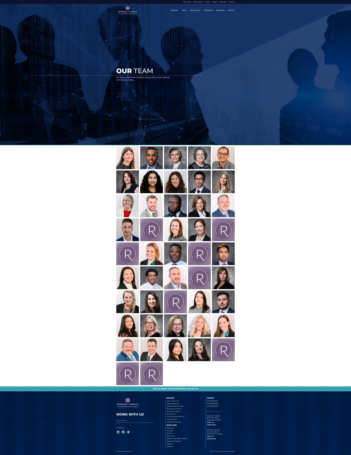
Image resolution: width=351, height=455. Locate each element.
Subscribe (170, 446)
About (184, 10)
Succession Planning (174, 422)
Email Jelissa (175, 357)
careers (207, 2)
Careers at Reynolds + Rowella (177, 438)
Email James (175, 213)
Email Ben (199, 189)
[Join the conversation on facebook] (123, 432)
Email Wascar (151, 165)
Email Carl (175, 261)
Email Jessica (223, 333)
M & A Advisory (172, 419)
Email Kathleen (199, 165)
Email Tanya (199, 261)
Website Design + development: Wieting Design (222, 451)
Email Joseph (223, 261)
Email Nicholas (223, 309)
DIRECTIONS (211, 425)
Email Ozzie (223, 357)
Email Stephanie (199, 213)
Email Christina (175, 237)
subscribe (232, 2)
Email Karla (151, 189)
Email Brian (127, 237)
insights (214, 2)
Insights (169, 444)
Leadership (170, 428)
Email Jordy (151, 287)
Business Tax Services (174, 409)
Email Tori (151, 261)
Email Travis (223, 213)
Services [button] (174, 10)
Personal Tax (171, 414)
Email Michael (151, 213)
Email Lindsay (223, 237)
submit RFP (222, 2)
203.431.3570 (214, 406)
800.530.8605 (213, 403)
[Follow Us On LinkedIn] (118, 432)
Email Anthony (175, 309)
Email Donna (223, 189)
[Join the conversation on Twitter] (128, 432)
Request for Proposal (174, 441)
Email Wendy (151, 237)
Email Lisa (127, 165)
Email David (128, 357)
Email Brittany (175, 189)
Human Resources (173, 403)
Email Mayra (128, 333)
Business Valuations (173, 411)
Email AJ (175, 285)
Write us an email (121, 420)
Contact (231, 10)
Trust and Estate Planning (175, 416)
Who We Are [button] (195, 10)
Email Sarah (127, 309)
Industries (220, 10)
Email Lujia (127, 285)
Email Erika (151, 381)
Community (208, 10)
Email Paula (199, 237)
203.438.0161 (213, 401)
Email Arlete (128, 189)
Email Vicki (151, 309)
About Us (170, 433)
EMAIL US (210, 422)
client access (187, 2)
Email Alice (175, 165)
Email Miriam (199, 357)
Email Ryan (151, 357)
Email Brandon (199, 285)
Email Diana (199, 309)
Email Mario (223, 165)
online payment (198, 2)
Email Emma (127, 261)
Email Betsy (151, 333)
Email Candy (175, 333)
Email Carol (127, 213)
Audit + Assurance (173, 401)
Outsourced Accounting (175, 406)
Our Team (170, 431)
